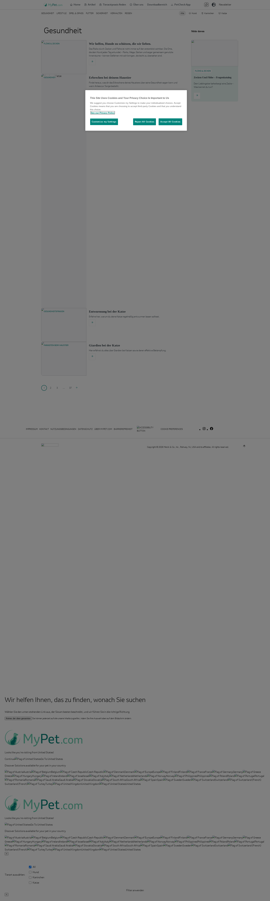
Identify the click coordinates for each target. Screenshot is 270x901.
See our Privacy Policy (103, 113)
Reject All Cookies (144, 122)
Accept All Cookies (170, 122)
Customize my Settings (104, 122)
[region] (136, 110)
